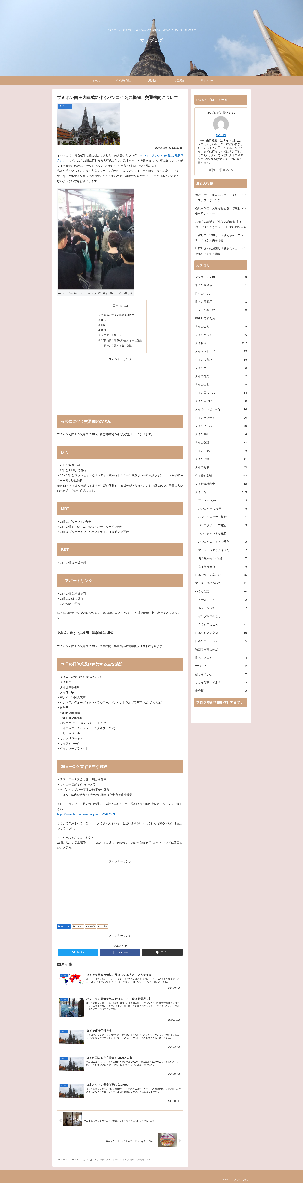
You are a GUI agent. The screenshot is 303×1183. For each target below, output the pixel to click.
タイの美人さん (221, 392)
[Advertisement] (120, 384)
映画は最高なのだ (221, 649)
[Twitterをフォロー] (214, 170)
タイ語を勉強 (221, 475)
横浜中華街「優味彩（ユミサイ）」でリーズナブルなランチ (220, 197)
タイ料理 (221, 343)
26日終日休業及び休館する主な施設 (121, 340)
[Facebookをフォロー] (219, 170)
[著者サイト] (210, 170)
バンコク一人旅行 (222, 508)
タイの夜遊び (221, 359)
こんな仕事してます (221, 682)
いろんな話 (221, 591)
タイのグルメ (221, 334)
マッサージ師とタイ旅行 (222, 550)
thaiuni (221, 135)
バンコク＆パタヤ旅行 (222, 533)
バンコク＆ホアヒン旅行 (222, 541)
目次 (116, 305)
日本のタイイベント (221, 641)
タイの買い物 (221, 401)
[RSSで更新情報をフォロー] (232, 170)
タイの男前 (221, 384)
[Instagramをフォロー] (223, 170)
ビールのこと (222, 599)
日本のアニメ (221, 657)
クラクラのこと (222, 624)
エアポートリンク (111, 335)
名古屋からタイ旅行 (222, 558)
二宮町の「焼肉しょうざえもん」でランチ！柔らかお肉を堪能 (220, 238)
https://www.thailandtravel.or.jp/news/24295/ (84, 814)
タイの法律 (221, 459)
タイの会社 (221, 434)
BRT (103, 330)
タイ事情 (103, 926)
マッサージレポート (221, 276)
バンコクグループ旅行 (222, 525)
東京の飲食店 (221, 285)
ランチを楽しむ (221, 310)
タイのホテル (221, 450)
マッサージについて (221, 583)
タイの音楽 (221, 376)
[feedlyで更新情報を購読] (227, 170)
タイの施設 (221, 442)
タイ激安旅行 (222, 566)
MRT (104, 324)
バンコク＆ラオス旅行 (222, 516)
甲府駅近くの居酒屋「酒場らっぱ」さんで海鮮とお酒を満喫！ (220, 251)
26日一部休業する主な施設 (116, 345)
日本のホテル (221, 293)
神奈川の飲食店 (221, 318)
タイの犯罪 (221, 467)
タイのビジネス (221, 425)
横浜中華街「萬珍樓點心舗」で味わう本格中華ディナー (220, 211)
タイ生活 (91, 926)
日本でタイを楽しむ (221, 574)
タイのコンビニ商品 (221, 409)
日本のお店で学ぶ (221, 632)
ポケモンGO (222, 608)
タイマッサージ (221, 351)
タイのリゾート (221, 417)
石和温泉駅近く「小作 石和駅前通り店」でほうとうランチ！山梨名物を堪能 (220, 224)
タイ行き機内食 (221, 483)
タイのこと (65, 926)
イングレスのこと (222, 616)
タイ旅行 (221, 492)
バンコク (79, 926)
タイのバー (221, 367)
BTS (103, 319)
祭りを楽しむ (221, 674)
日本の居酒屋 (221, 301)
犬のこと (221, 666)
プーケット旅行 (222, 500)
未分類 (221, 690)
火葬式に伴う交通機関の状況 (117, 314)
